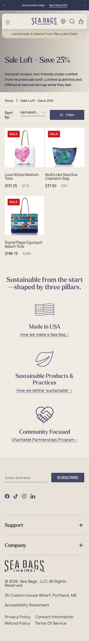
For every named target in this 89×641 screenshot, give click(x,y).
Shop (9, 100)
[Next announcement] (85, 5)
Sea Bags (28, 581)
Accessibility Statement (27, 605)
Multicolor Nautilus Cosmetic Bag (61, 177)
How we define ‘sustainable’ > (44, 390)
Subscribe (68, 477)
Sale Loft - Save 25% (36, 100)
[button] (7, 22)
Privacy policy (18, 617)
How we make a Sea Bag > (44, 334)
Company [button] (15, 545)
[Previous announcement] (4, 5)
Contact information (54, 617)
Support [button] (14, 525)
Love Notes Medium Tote (22, 177)
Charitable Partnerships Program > (44, 439)
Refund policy (17, 623)
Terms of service (50, 623)
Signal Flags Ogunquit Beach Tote (23, 244)
